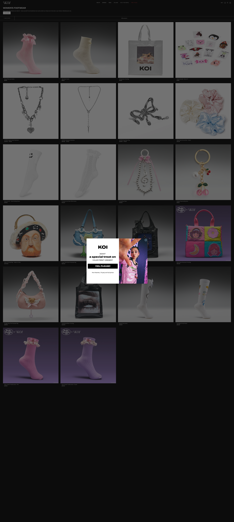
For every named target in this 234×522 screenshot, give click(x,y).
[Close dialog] (146, 240)
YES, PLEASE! (102, 266)
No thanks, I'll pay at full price (103, 272)
